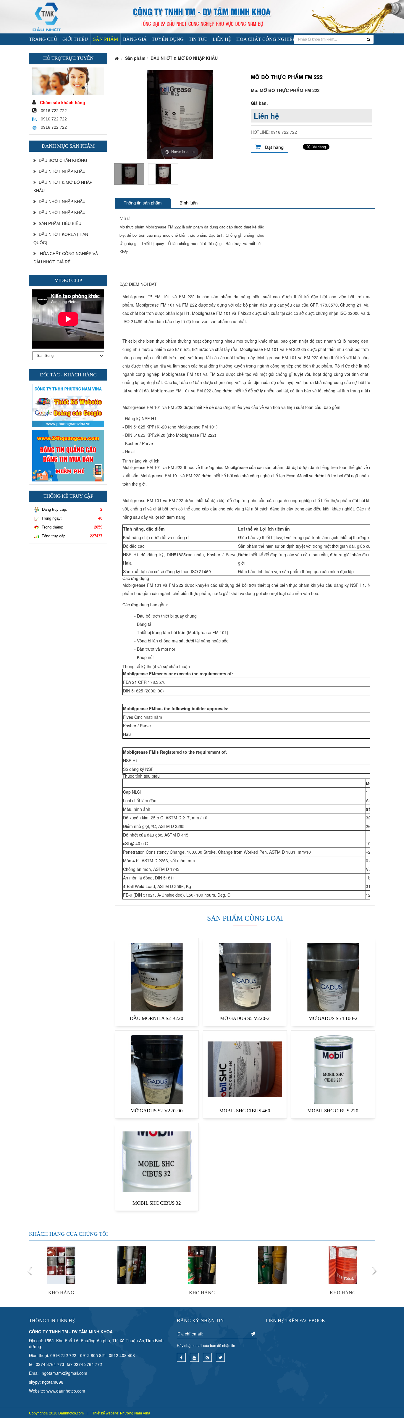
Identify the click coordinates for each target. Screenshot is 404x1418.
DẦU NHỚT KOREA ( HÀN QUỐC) (60, 238)
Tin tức (198, 39)
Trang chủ (43, 39)
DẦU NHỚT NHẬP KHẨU (62, 171)
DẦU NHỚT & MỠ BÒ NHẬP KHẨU (62, 186)
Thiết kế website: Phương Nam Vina (121, 1413)
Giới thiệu (75, 39)
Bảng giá (135, 39)
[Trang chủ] (117, 58)
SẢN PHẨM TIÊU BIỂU (60, 223)
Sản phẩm (105, 39)
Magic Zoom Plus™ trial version (146, 76)
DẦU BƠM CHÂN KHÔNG (63, 160)
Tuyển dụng (168, 39)
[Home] (202, 16)
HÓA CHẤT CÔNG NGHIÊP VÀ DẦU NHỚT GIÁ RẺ (291, 39)
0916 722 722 (53, 119)
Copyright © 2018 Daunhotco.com (56, 1413)
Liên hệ (222, 39)
